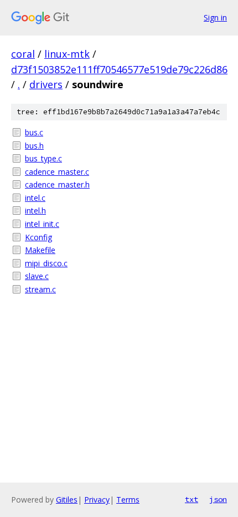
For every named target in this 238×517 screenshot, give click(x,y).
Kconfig (38, 237)
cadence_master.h (57, 184)
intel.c (35, 197)
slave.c (37, 276)
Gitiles (66, 499)
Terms (127, 499)
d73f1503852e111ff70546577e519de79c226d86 (119, 69)
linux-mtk (67, 53)
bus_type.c (43, 158)
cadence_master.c (57, 171)
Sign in (215, 17)
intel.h (35, 210)
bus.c (34, 132)
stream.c (40, 289)
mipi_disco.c (46, 263)
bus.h (34, 145)
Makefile (40, 250)
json (218, 499)
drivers (46, 84)
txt (191, 499)
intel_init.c (42, 224)
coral (23, 53)
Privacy (97, 499)
